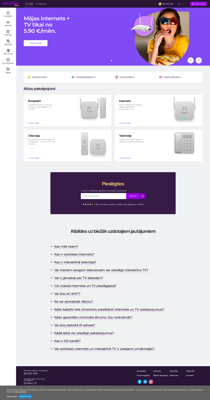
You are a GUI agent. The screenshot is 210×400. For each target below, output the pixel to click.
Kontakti (190, 375)
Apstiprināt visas (25, 396)
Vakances (174, 375)
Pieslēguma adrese (90, 196)
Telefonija (190, 371)
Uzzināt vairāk (35, 43)
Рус (183, 4)
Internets (157, 371)
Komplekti (141, 371)
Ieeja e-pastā (200, 4)
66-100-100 (31, 373)
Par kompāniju (143, 375)
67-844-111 (30, 383)
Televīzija (174, 371)
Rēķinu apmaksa (160, 375)
